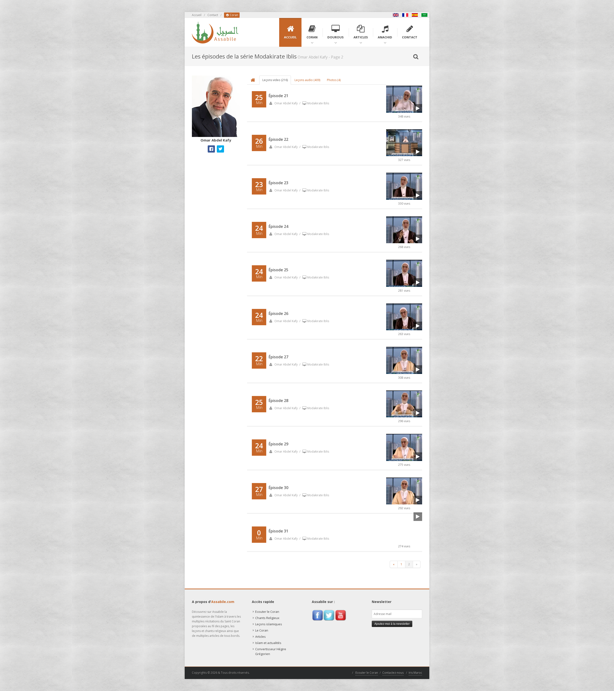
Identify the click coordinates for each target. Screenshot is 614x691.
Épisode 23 (278, 182)
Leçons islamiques (268, 624)
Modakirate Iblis (318, 103)
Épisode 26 (278, 313)
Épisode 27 (278, 357)
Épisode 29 (278, 444)
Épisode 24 (278, 226)
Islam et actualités (268, 643)
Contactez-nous (393, 673)
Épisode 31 (278, 531)
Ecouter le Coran (267, 611)
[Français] (405, 15)
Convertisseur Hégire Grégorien (270, 651)
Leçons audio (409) (307, 80)
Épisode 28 (278, 400)
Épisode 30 (278, 487)
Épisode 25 (278, 269)
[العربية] (424, 15)
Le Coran (261, 630)
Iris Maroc (415, 673)
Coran (233, 15)
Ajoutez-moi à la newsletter (392, 624)
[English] (396, 15)
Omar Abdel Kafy (286, 103)
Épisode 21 (278, 95)
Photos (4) (334, 80)
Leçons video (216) (275, 80)
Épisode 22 (278, 139)
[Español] (415, 15)
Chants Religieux (267, 618)
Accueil (196, 15)
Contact (212, 15)
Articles (260, 636)
